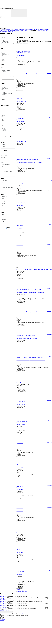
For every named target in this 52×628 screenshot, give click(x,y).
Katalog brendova (30, 613)
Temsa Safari (20, 467)
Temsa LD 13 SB (3, 603)
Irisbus (40, 30)
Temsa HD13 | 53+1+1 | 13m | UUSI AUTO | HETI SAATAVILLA (31, 360)
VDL (9, 31)
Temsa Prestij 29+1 (21, 404)
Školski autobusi (44, 29)
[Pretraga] (19, 13)
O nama (1, 610)
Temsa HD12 (19, 574)
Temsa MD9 (19, 228)
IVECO (38, 30)
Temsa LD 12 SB (3, 605)
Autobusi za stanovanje (12, 30)
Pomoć (4, 610)
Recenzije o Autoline (23, 613)
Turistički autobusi (10, 29)
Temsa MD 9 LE (3, 607)
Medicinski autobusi (25, 30)
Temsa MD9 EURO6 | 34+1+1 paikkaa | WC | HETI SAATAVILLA (31, 292)
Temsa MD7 (2, 606)
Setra (7, 31)
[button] (26, 23)
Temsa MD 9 (19, 382)
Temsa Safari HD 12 (21, 101)
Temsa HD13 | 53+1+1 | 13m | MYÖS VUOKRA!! (27, 338)
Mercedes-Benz (47, 30)
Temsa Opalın (20, 445)
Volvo (15, 31)
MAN (43, 30)
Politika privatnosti (8, 613)
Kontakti (7, 610)
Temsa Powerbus (21, 424)
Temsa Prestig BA (21, 121)
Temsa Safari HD (20, 532)
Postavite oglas (19, 90)
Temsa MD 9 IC (3, 608)
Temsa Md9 (19, 248)
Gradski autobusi (24, 29)
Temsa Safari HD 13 (21, 141)
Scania (4, 31)
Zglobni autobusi (30, 29)
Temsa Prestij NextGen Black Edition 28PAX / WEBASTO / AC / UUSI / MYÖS (34, 269)
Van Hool (11, 31)
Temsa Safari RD (20, 552)
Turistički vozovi (19, 30)
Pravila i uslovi (2, 613)
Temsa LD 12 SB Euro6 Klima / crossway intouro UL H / (29, 162)
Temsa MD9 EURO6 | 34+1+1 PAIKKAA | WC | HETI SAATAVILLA (31, 314)
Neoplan (1, 31)
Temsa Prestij (20, 183)
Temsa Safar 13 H (21, 76)
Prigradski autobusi (17, 29)
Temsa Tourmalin (21, 55)
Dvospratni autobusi (37, 29)
